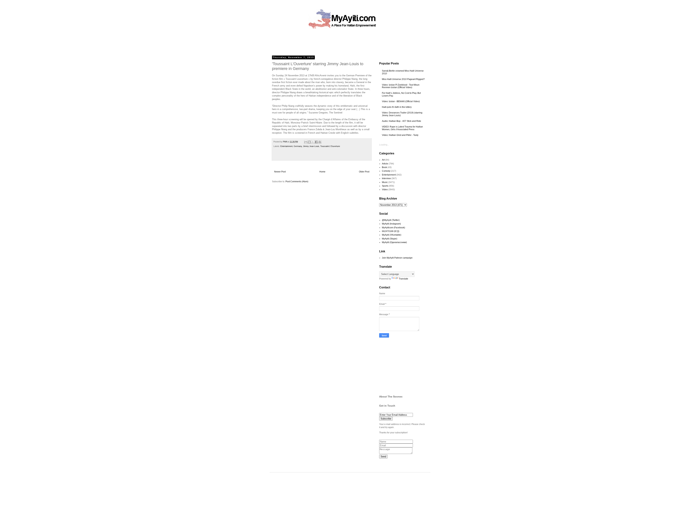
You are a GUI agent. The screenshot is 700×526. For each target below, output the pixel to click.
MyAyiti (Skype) (389, 238)
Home (322, 171)
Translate (403, 278)
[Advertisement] (341, 41)
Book (384, 167)
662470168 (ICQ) (390, 231)
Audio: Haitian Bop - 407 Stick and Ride (401, 121)
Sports (385, 186)
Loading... (384, 144)
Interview (386, 178)
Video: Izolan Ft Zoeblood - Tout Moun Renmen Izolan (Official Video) (400, 86)
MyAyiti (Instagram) (391, 223)
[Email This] (306, 142)
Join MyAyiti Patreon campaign (397, 258)
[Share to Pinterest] (320, 142)
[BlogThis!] (309, 142)
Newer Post (280, 171)
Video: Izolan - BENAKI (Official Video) (401, 101)
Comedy (386, 171)
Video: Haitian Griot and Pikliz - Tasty (400, 135)
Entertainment (286, 146)
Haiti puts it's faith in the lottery (397, 107)
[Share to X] (313, 142)
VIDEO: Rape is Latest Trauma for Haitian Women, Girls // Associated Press (402, 128)
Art (383, 160)
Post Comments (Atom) (296, 181)
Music (385, 182)
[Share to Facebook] (316, 142)
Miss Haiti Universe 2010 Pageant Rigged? (403, 79)
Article (385, 163)
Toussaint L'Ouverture (330, 146)
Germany (298, 146)
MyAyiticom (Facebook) (393, 227)
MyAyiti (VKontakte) (391, 235)
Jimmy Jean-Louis (311, 146)
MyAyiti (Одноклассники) (394, 242)
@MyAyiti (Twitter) (391, 220)
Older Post (364, 171)
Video (385, 189)
